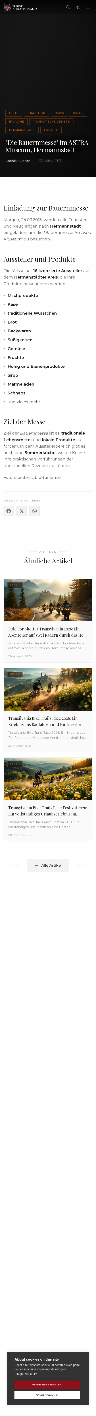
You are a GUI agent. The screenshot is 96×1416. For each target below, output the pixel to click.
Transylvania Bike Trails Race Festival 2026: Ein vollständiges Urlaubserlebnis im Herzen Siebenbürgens (47, 814)
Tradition (36, 113)
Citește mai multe (26, 1374)
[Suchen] (68, 7)
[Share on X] (22, 511)
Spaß (59, 113)
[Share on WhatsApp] (34, 511)
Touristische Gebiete (51, 121)
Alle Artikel (51, 865)
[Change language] (78, 7)
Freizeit (51, 130)
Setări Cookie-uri (47, 1395)
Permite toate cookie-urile (47, 1384)
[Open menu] (87, 7)
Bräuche (16, 121)
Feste (14, 113)
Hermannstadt (22, 130)
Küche (78, 113)
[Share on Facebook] (9, 511)
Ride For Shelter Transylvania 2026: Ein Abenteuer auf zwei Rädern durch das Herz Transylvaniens (47, 635)
